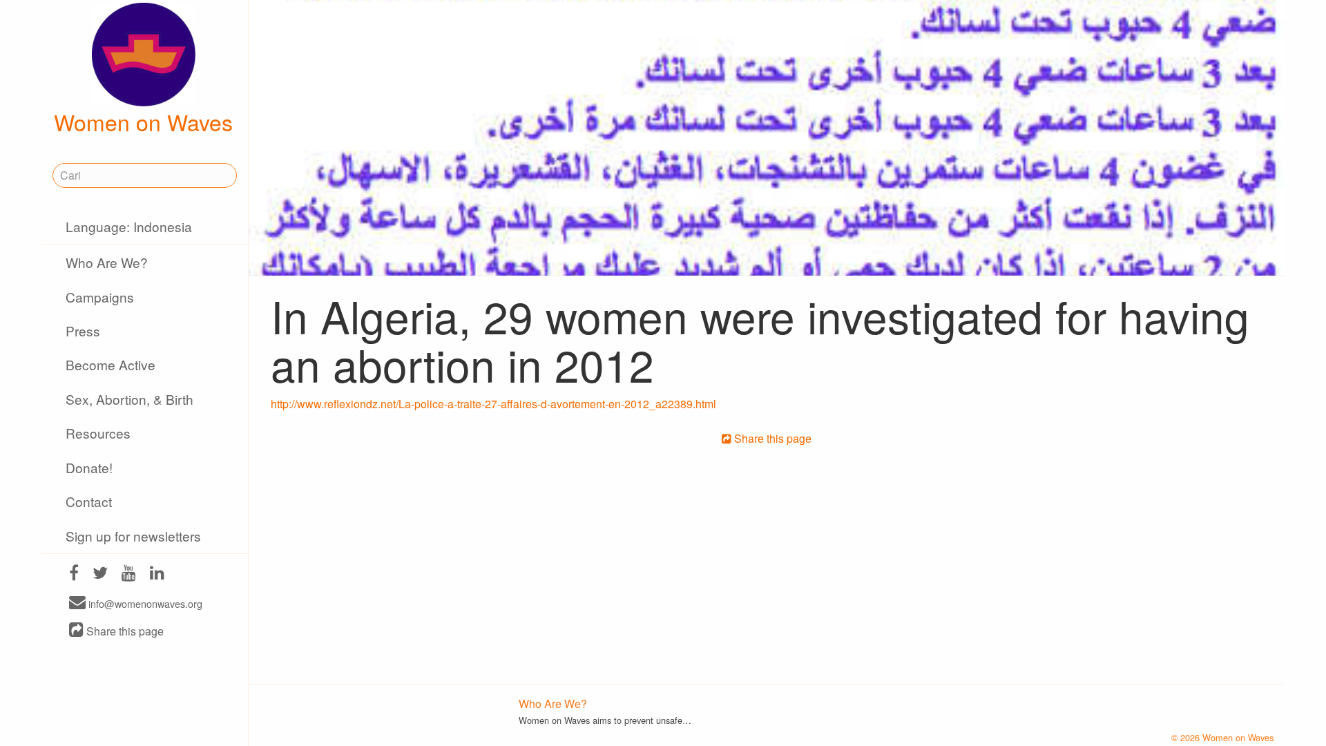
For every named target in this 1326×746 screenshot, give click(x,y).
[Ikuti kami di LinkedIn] (157, 574)
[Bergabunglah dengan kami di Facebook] (74, 574)
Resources (98, 432)
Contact (89, 501)
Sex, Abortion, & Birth (129, 399)
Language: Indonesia (129, 226)
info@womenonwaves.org (144, 603)
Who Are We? (107, 262)
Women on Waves (143, 121)
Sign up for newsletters (133, 535)
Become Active (110, 364)
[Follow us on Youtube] (129, 574)
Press (83, 330)
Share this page (124, 631)
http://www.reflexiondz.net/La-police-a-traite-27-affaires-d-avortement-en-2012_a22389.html (493, 404)
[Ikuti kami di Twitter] (100, 574)
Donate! (89, 467)
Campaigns (100, 296)
